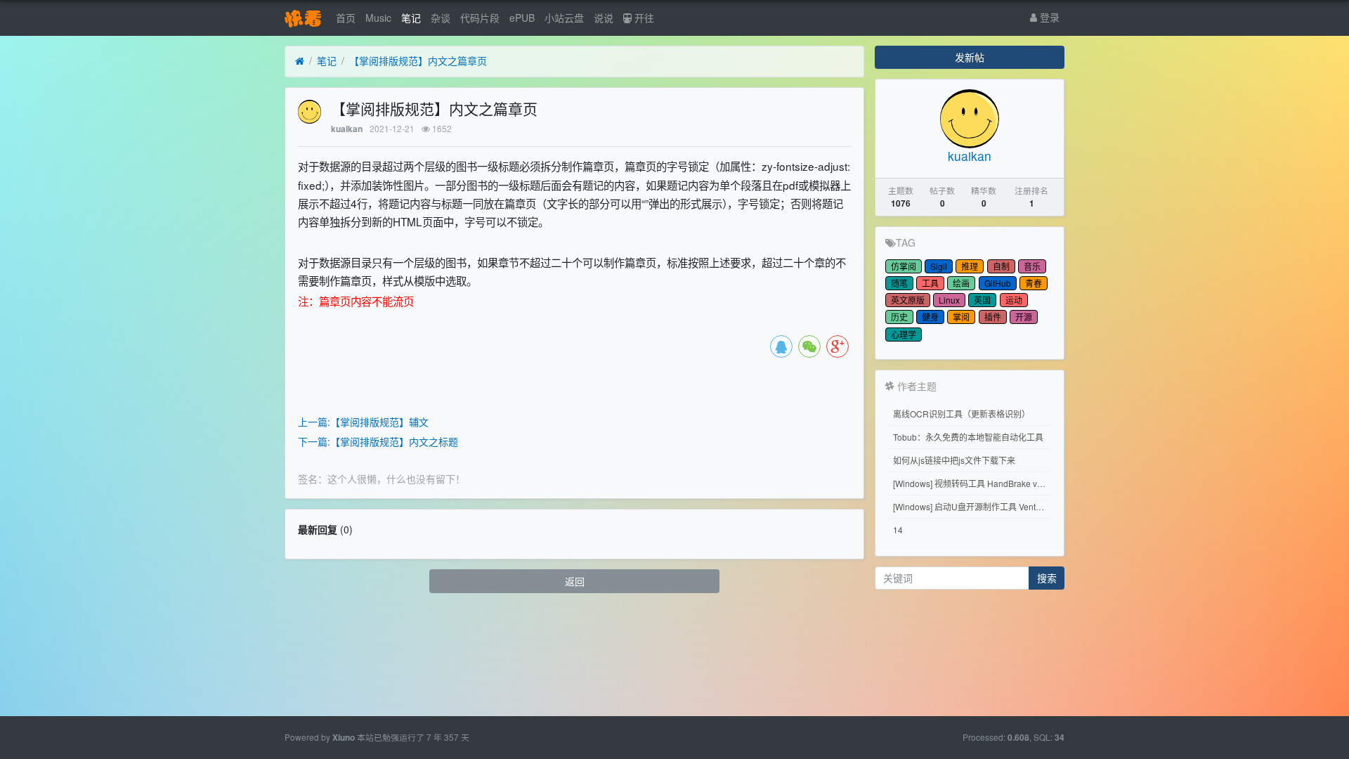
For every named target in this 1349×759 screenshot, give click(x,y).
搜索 (1047, 578)
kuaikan (347, 129)
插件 (992, 317)
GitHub (997, 283)
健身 (930, 317)
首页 (346, 18)
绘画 (961, 283)
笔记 (411, 18)
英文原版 (908, 300)
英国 (982, 300)
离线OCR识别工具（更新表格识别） (961, 414)
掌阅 (961, 317)
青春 (1033, 283)
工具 (930, 283)
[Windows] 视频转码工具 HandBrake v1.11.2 (972, 483)
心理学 (903, 334)
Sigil (938, 266)
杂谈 (440, 18)
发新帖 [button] (969, 57)
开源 (1023, 317)
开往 (643, 18)
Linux (949, 300)
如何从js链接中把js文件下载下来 (954, 460)
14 (898, 530)
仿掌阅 (903, 266)
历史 (899, 317)
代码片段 (480, 18)
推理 (969, 266)
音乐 (1032, 266)
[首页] (299, 61)
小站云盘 (564, 18)
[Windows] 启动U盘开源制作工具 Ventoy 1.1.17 (972, 506)
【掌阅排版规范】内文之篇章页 (418, 60)
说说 (603, 18)
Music (378, 18)
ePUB (522, 18)
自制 (1001, 266)
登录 (1048, 17)
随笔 (899, 283)
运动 (1013, 300)
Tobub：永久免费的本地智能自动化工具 (968, 437)
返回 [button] (575, 581)
